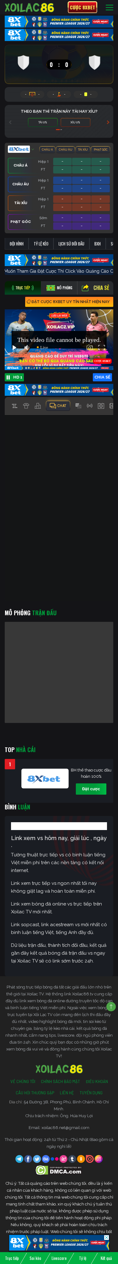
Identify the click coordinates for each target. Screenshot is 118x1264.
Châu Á (47, 149)
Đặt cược (91, 789)
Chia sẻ (101, 287)
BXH (97, 243)
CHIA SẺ (102, 377)
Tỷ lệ (82, 1258)
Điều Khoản (97, 1081)
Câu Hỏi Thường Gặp (35, 1092)
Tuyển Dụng (91, 1092)
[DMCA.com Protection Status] (59, 1170)
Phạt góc (101, 149)
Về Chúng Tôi (22, 1081)
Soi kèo (35, 1258)
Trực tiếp (12, 1258)
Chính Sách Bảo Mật (60, 1081)
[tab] (23, 288)
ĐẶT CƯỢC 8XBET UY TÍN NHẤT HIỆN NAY (70, 302)
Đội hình (17, 243)
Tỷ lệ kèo (41, 243)
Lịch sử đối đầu (71, 243)
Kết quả (106, 1258)
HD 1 (17, 377)
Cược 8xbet (82, 7)
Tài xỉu (83, 149)
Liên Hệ (67, 1092)
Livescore (59, 1258)
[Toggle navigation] (109, 7)
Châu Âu (65, 149)
